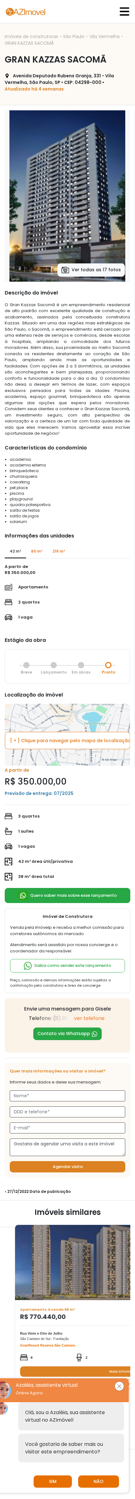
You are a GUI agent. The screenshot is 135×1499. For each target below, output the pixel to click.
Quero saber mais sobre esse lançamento (73, 895)
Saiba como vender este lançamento (72, 965)
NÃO (99, 1481)
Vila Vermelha (105, 36)
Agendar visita (68, 1167)
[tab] (15, 552)
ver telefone (89, 1018)
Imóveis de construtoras (32, 36)
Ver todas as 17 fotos (96, 270)
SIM (53, 1481)
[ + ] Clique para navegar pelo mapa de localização (70, 740)
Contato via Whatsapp (64, 1033)
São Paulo (74, 36)
